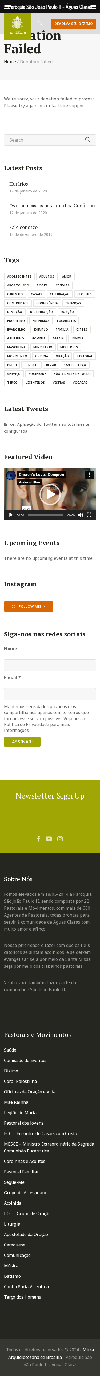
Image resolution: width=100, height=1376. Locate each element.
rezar (51, 365)
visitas (59, 382)
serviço (14, 374)
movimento (17, 356)
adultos (46, 276)
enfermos (41, 321)
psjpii (12, 365)
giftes (81, 329)
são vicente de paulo (72, 374)
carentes (15, 294)
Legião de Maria (20, 1113)
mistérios (69, 347)
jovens (77, 338)
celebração (60, 294)
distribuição (41, 312)
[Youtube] (49, 838)
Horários (18, 183)
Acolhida (12, 1203)
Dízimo (11, 1071)
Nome (10, 649)
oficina (41, 356)
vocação (80, 382)
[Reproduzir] (11, 515)
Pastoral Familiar (21, 1172)
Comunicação (17, 1255)
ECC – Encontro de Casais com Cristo (40, 1133)
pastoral (85, 356)
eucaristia (66, 321)
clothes (84, 294)
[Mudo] (80, 515)
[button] (50, 494)
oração (62, 356)
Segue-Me (14, 1182)
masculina (16, 347)
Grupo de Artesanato (25, 1193)
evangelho (16, 329)
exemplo (41, 329)
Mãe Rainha (16, 1102)
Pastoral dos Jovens (23, 1123)
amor (66, 276)
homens (38, 338)
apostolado (18, 285)
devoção (14, 312)
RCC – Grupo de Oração (27, 1213)
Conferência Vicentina (26, 1287)
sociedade (37, 374)
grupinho (15, 338)
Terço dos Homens (22, 1297)
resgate (31, 365)
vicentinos (35, 382)
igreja (58, 338)
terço (12, 382)
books (42, 285)
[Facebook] (38, 838)
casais (36, 294)
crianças (73, 303)
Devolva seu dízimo (73, 23)
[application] (50, 494)
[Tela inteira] (89, 515)
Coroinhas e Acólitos (24, 1161)
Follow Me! (29, 606)
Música (11, 1266)
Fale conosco (23, 227)
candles (63, 285)
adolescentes (19, 276)
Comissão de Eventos (25, 1060)
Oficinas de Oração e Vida (30, 1092)
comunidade (18, 303)
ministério (43, 347)
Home (10, 62)
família (62, 329)
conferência (47, 303)
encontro (16, 321)
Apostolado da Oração (26, 1234)
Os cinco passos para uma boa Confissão (52, 205)
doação (67, 312)
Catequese (14, 1245)
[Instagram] (60, 838)
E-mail (12, 678)
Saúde (10, 1050)
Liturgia (12, 1224)
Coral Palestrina (20, 1081)
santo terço (75, 365)
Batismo (12, 1276)
